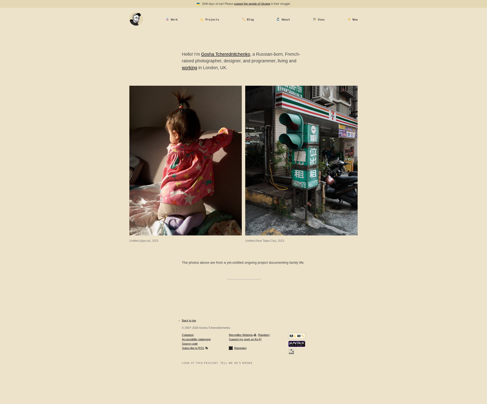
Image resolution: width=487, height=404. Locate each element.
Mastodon (240, 348)
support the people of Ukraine (252, 3)
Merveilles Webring (241, 335)
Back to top (189, 320)
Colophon (188, 335)
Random (264, 335)
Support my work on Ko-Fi (245, 339)
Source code (190, 343)
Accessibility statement (196, 339)
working (189, 67)
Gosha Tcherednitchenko (225, 54)
